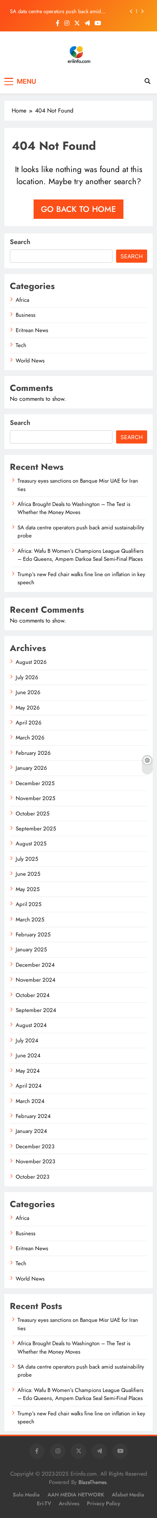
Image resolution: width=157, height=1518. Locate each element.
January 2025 (31, 950)
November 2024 (35, 980)
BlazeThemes (92, 1482)
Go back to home (78, 209)
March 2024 (30, 1101)
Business (25, 315)
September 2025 (36, 829)
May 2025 (27, 889)
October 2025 (32, 814)
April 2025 (28, 904)
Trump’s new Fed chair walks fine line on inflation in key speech (81, 578)
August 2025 (31, 844)
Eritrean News (32, 330)
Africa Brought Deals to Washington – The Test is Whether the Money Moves (74, 508)
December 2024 (35, 965)
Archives (69, 1503)
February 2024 (33, 1116)
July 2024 (27, 1040)
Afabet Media (128, 1494)
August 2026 (31, 662)
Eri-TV (44, 1503)
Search (20, 242)
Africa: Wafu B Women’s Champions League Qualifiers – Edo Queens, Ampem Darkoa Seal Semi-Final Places (80, 555)
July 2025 (27, 859)
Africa (22, 300)
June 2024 (28, 1055)
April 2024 (29, 1086)
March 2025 (30, 920)
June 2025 (28, 874)
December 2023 (35, 1146)
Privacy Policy (103, 1503)
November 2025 (35, 798)
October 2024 (33, 995)
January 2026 (31, 768)
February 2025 (33, 935)
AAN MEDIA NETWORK (75, 1494)
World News (30, 361)
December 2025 (35, 783)
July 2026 (27, 677)
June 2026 (28, 692)
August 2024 (31, 1025)
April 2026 (29, 723)
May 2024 (28, 1071)
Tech (21, 345)
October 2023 (32, 1177)
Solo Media (26, 1494)
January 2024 (31, 1131)
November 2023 (35, 1161)
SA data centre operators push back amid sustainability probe (55, 11)
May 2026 (28, 708)
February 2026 (33, 753)
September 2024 (36, 1010)
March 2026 (30, 738)
